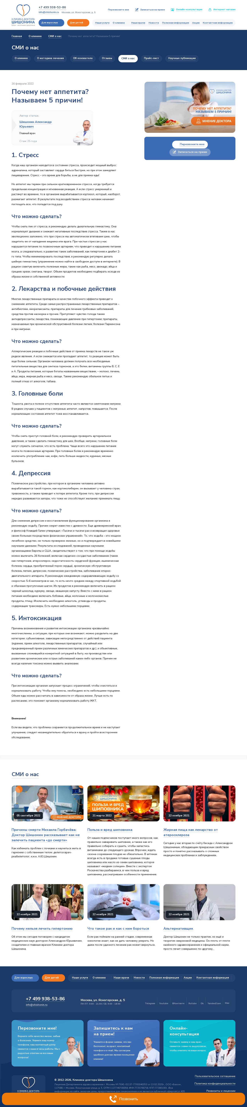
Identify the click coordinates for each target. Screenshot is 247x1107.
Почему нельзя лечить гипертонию (42, 928)
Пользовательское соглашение (215, 1076)
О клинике (119, 22)
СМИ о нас (25, 774)
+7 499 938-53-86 (52, 7)
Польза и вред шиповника (109, 829)
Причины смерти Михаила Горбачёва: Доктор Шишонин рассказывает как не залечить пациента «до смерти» (46, 834)
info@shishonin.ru (49, 12)
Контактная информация (218, 22)
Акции (196, 22)
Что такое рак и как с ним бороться (118, 928)
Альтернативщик (178, 928)
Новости (154, 22)
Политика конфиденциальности (215, 1083)
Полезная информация (175, 22)
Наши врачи (138, 22)
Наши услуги (102, 22)
